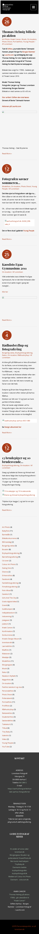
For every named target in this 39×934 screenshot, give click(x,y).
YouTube (5, 747)
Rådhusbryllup (23, 355)
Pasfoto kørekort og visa (12, 687)
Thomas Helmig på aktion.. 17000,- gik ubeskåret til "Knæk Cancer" (19, 897)
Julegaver (5, 620)
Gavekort (5, 594)
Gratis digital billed (9, 601)
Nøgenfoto (6, 680)
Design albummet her (12, 427)
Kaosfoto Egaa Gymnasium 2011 (14, 266)
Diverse (5, 572)
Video (4, 739)
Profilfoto (6, 706)
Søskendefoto (7, 720)
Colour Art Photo (8, 564)
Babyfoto (5, 531)
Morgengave (7, 665)
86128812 (23, 782)
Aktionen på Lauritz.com (11, 106)
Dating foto (6, 568)
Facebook (6, 579)
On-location (31, 39)
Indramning (6, 616)
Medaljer (5, 657)
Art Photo (6, 39)
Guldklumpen (7, 609)
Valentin (5, 735)
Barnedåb (6, 534)
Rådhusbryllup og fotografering (15, 347)
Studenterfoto (7, 717)
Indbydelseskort (8, 613)
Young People (28, 42)
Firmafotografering (9, 587)
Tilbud (4, 728)
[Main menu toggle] (33, 7)
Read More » (7, 153)
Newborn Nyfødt (8, 676)
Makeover (6, 653)
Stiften (10, 49)
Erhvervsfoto (7, 575)
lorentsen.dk (7, 642)
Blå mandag (6, 542)
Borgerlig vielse (8, 353)
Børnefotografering (10, 557)
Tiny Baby (6, 732)
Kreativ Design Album (10, 639)
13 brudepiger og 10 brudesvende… (16, 460)
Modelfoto (6, 186)
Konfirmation (7, 631)
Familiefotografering (10, 583)
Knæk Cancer (16, 39)
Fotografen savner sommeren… (15, 181)
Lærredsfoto (7, 646)
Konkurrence (7, 635)
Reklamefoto (7, 713)
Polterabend (7, 698)
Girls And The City (9, 598)
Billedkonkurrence (9, 538)
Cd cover (5, 560)
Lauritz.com (9, 55)
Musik (24, 39)
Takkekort (6, 724)
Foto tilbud (6, 590)
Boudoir (5, 549)
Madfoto (5, 650)
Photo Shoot (7, 42)
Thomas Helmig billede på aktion (19, 34)
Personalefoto (7, 691)
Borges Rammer (28, 52)
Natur (4, 355)
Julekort (5, 624)
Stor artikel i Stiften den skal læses (15, 97)
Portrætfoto (17, 42)
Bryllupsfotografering (23, 353)
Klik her (5, 292)
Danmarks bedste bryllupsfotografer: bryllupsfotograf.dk (19, 870)
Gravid (4, 605)
